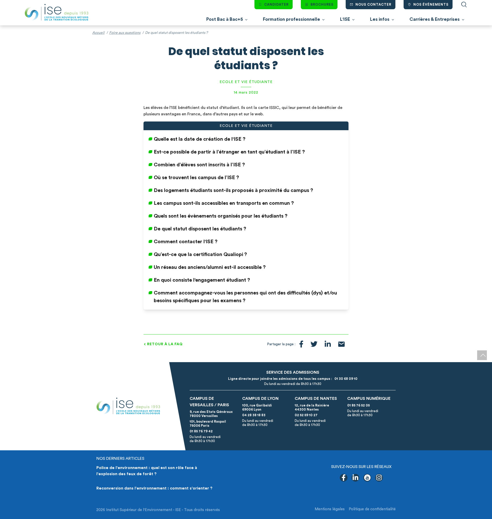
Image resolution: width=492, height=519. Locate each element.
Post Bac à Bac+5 (224, 19)
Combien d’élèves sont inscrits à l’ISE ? (199, 164)
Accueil (98, 33)
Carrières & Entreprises (434, 19)
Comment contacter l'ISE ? (186, 241)
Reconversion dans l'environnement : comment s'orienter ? (154, 488)
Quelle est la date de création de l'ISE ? (199, 139)
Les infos (379, 19)
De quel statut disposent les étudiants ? (200, 228)
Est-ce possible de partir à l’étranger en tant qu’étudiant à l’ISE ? (229, 152)
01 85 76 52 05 (358, 405)
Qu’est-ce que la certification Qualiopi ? (200, 254)
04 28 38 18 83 (253, 415)
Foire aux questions (124, 33)
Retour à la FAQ (165, 344)
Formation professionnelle (291, 19)
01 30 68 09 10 (345, 378)
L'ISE (345, 19)
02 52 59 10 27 (306, 415)
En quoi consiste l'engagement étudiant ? (202, 280)
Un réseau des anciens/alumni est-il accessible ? (210, 267)
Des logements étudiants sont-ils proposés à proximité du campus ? (233, 190)
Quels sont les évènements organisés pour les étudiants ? (221, 216)
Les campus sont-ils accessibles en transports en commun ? (224, 203)
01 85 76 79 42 (201, 431)
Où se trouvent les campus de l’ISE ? (196, 177)
